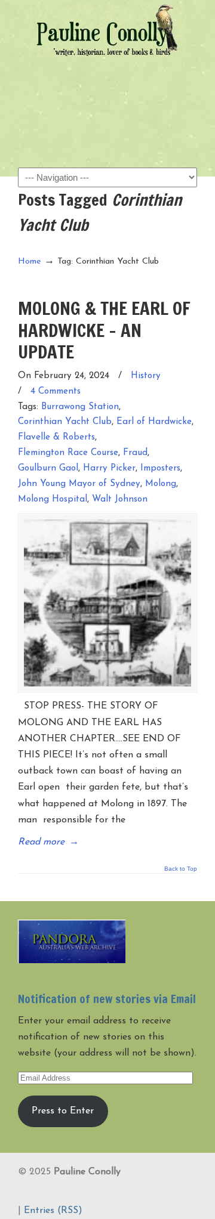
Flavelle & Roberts (56, 437)
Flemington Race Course (68, 452)
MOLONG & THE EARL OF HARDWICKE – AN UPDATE (104, 329)
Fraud (135, 452)
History (146, 376)
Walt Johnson (120, 499)
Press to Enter (63, 1111)
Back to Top (180, 869)
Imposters (160, 468)
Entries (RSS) (53, 1210)
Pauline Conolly (107, 30)
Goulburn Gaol (48, 468)
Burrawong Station (80, 407)
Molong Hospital (52, 499)
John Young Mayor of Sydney (79, 483)
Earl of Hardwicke (154, 421)
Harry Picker (109, 468)
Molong (160, 483)
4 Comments (55, 391)
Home (29, 261)
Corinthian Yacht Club (65, 421)
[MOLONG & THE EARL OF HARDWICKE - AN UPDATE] (107, 602)
